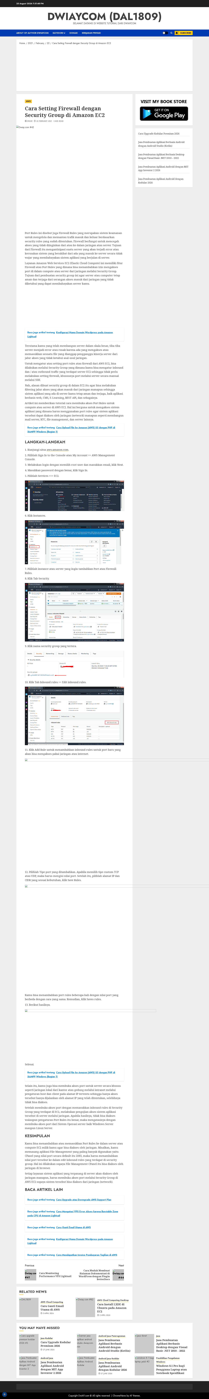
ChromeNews (119, 1395)
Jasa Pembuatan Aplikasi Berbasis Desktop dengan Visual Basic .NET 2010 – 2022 (171, 1345)
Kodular (49, 1338)
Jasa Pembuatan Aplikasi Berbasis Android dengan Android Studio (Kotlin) (114, 1345)
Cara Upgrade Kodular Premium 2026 (158, 133)
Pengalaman (174, 1358)
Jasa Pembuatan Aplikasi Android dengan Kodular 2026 (113, 1366)
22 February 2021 (44, 121)
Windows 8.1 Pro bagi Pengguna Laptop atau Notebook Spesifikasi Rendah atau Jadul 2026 (172, 1371)
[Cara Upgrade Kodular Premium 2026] (29, 1343)
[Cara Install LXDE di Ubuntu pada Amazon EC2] (85, 1307)
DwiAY (30, 121)
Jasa (43, 1338)
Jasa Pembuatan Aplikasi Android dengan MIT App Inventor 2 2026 (52, 1368)
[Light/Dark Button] (165, 33)
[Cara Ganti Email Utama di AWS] (29, 1307)
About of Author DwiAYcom (32, 33)
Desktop (124, 1300)
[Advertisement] (104, 68)
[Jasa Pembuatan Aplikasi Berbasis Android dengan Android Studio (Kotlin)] (86, 1343)
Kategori (58, 33)
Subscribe (185, 33)
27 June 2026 (48, 1350)
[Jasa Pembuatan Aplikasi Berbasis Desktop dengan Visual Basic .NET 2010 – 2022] (144, 1343)
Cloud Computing (54, 1302)
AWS (28, 101)
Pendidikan (161, 1358)
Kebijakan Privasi (91, 33)
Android (102, 1336)
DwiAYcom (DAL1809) (104, 16)
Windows (160, 1362)
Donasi (74, 33)
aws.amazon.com (57, 449)
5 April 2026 (48, 1313)
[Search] (171, 33)
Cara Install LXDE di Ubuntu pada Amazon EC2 (112, 1308)
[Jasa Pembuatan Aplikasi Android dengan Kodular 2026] (86, 1365)
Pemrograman (118, 1336)
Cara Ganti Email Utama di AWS (52, 1307)
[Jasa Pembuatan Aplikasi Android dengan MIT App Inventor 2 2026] (29, 1365)
